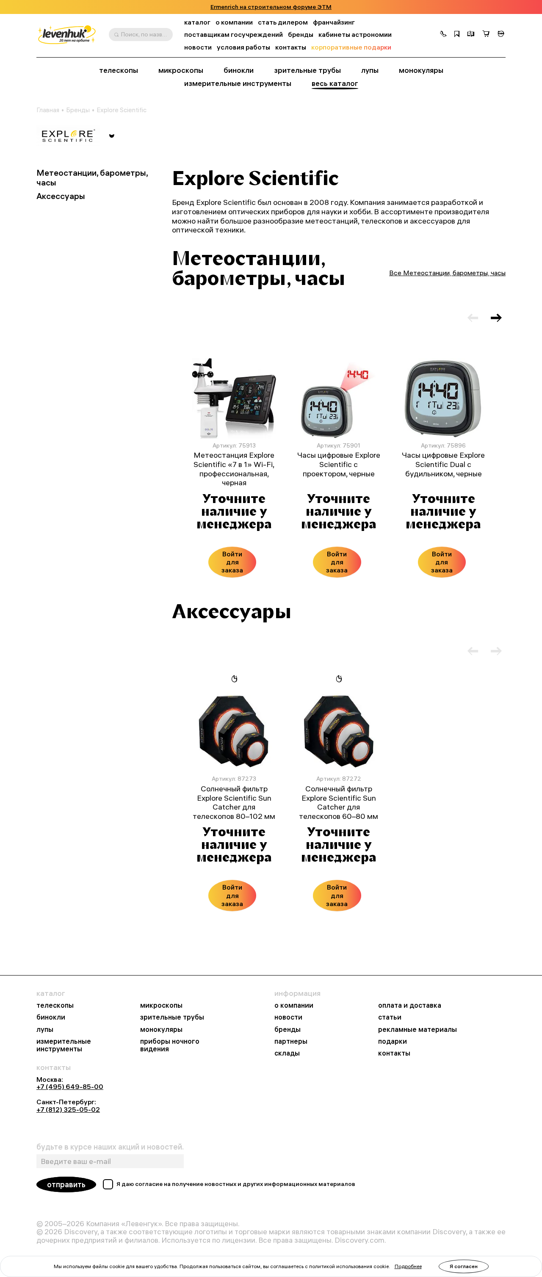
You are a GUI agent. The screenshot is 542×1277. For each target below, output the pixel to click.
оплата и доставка (409, 1005)
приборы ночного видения (169, 1045)
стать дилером (283, 22)
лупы (370, 70)
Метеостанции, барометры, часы (92, 178)
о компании (234, 22)
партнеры (290, 1041)
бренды (300, 34)
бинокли (239, 70)
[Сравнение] (471, 34)
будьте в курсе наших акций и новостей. (110, 1147)
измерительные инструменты (237, 83)
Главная (47, 110)
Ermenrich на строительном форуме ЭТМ (271, 7)
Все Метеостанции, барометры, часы (447, 272)
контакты (290, 47)
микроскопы (180, 70)
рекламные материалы (417, 1029)
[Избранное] (457, 34)
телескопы (118, 70)
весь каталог (335, 83)
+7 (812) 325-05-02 (68, 1109)
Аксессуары (60, 196)
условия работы (243, 47)
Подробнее (408, 1266)
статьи (389, 1017)
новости (198, 47)
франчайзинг (334, 22)
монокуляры (421, 70)
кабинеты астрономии (355, 34)
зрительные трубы (307, 70)
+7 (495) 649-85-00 (69, 1086)
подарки (392, 1041)
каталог (197, 22)
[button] (443, 34)
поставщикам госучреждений (233, 34)
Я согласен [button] (464, 1266)
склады (287, 1053)
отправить (66, 1184)
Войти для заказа (232, 562)
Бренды (78, 110)
